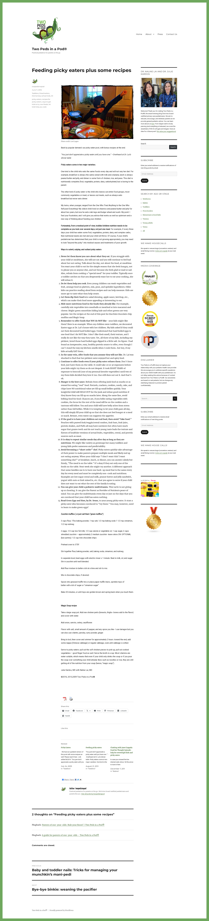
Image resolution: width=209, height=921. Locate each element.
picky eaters (36, 99)
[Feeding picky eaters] (98, 758)
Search (143, 144)
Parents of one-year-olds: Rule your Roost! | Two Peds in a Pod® (73, 825)
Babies (145, 203)
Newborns (147, 199)
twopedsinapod (38, 86)
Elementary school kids (41, 96)
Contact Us (171, 34)
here (152, 124)
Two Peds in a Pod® (49, 49)
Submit (144, 181)
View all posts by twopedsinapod (93, 794)
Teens (145, 227)
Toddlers (35, 93)
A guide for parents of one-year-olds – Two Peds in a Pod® (70, 835)
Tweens (146, 219)
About (149, 34)
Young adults (148, 223)
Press (160, 34)
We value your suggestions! (166, 131)
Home (139, 34)
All (52, 96)
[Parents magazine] (159, 488)
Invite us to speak (161, 251)
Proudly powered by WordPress (62, 910)
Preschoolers (44, 93)
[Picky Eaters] (73, 758)
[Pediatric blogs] (159, 520)
